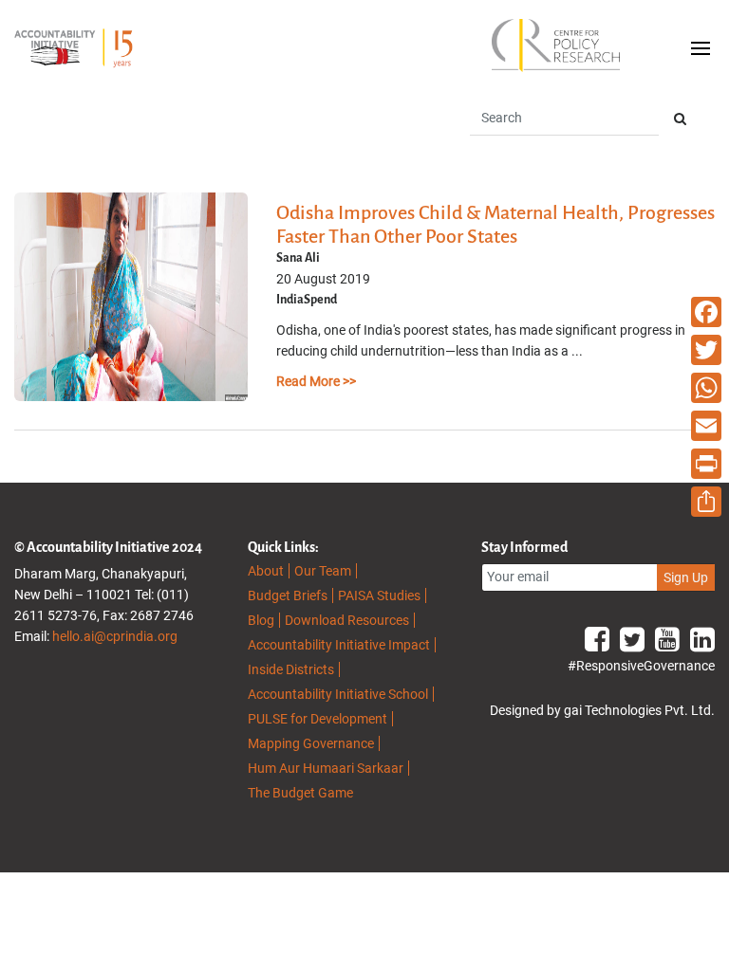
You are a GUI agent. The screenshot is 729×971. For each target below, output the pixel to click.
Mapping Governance (311, 743)
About (266, 570)
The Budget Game (300, 792)
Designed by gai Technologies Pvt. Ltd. (602, 710)
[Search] (680, 119)
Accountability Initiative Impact (339, 644)
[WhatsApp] (706, 388)
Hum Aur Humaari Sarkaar (325, 768)
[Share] (706, 502)
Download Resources (347, 620)
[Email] (706, 426)
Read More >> (316, 381)
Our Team (322, 570)
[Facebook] (706, 312)
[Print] (706, 464)
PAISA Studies (379, 595)
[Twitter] (706, 350)
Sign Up (686, 577)
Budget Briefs (287, 595)
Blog (261, 620)
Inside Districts (291, 669)
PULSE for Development (317, 718)
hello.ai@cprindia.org (115, 636)
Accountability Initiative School (338, 694)
